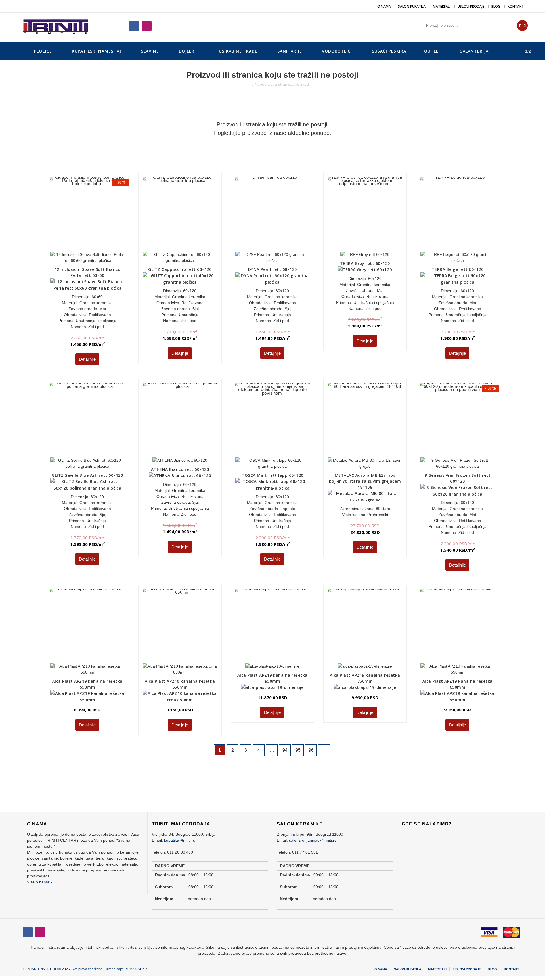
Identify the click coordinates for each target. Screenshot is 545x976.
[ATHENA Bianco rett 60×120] (170, 410)
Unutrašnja (188, 314)
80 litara (383, 508)
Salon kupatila (412, 6)
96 (311, 750)
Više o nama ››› (41, 882)
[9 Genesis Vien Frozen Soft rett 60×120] (457, 420)
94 (285, 750)
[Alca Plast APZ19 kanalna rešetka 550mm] (87, 626)
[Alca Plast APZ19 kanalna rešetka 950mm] (262, 616)
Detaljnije (87, 359)
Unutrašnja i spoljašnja (96, 320)
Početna (243, 84)
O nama (384, 6)
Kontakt (516, 6)
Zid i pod (96, 326)
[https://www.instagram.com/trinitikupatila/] (134, 26)
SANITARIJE (289, 51)
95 (298, 750)
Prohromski (378, 514)
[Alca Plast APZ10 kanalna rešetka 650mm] (180, 626)
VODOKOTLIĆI (337, 51)
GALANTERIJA (474, 51)
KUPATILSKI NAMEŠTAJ (96, 51)
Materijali (441, 6)
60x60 (97, 296)
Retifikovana (100, 314)
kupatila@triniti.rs (179, 840)
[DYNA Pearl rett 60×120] (272, 214)
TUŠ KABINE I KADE (236, 51)
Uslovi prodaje (471, 6)
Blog (495, 6)
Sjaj (195, 308)
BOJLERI (187, 51)
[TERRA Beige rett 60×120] (457, 214)
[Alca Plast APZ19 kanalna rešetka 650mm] (457, 626)
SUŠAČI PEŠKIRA (389, 51)
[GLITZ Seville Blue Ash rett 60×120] (87, 420)
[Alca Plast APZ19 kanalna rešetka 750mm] (355, 616)
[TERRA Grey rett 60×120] (352, 202)
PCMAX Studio (136, 969)
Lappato (287, 508)
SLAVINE (150, 51)
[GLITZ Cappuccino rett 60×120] (180, 214)
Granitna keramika (96, 302)
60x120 (189, 291)
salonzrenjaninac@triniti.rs (312, 840)
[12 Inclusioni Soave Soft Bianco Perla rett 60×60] (87, 214)
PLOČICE (43, 51)
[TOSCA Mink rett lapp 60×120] (272, 420)
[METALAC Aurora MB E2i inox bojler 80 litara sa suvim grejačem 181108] (365, 420)
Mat (102, 308)
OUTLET (433, 51)
